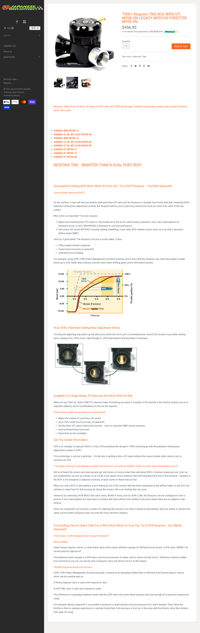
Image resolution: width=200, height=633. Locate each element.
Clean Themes (18, 92)
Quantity (126, 41)
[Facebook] (17, 22)
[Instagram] (24, 22)
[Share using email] (148, 66)
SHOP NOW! (9, 57)
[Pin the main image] (140, 66)
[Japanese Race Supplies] (22, 2)
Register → (9, 83)
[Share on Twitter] (135, 66)
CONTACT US (10, 46)
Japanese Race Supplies (20, 89)
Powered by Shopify (12, 96)
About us (8, 51)
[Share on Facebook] (131, 66)
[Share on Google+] (144, 66)
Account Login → (11, 79)
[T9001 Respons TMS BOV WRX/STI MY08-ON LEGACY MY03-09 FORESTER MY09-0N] (84, 43)
